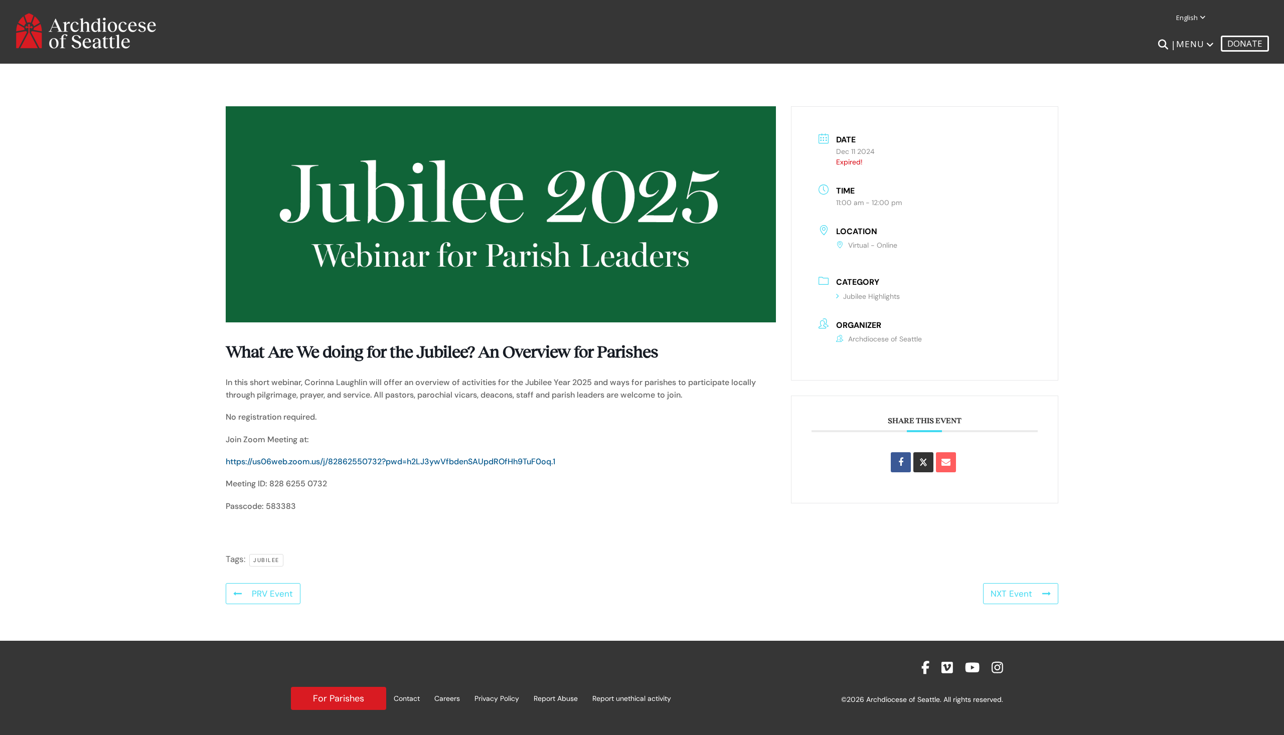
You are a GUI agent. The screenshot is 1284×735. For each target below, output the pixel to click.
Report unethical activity (631, 698)
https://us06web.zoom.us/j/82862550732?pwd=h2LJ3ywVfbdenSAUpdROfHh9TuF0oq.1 (390, 461)
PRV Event (272, 593)
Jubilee (266, 560)
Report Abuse (556, 698)
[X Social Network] (923, 462)
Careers (447, 698)
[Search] (1163, 44)
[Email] (946, 462)
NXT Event (1011, 593)
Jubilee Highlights (871, 296)
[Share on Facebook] (901, 462)
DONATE (1244, 43)
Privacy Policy (496, 698)
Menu (1190, 44)
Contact (407, 698)
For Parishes (338, 698)
